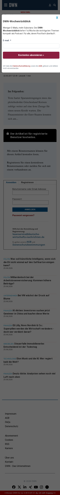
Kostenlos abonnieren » (31, 55)
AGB (40, 66)
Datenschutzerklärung (21, 66)
